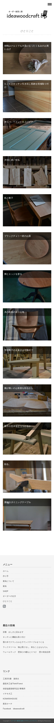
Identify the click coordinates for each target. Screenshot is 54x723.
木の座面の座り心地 (14, 312)
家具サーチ (7, 704)
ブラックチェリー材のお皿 (17, 236)
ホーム (5, 571)
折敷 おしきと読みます (13, 632)
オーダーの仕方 (9, 596)
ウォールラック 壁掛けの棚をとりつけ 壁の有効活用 (26, 652)
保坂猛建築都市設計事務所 (14, 689)
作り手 (5, 576)
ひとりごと (7, 601)
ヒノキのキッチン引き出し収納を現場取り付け (26, 85)
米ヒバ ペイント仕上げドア (18, 122)
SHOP (5, 591)
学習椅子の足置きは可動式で (18, 350)
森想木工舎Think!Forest (13, 684)
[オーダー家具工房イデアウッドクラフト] (27, 12)
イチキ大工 (7, 694)
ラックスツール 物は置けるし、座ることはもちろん (25, 647)
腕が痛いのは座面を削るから (18, 388)
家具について (8, 581)
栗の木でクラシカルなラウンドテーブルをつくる (24, 642)
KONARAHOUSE (10, 699)
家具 (5, 586)
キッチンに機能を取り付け (15, 637)
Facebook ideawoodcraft (13, 709)
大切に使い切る (12, 160)
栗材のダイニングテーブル (17, 502)
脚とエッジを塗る (13, 274)
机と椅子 (8, 198)
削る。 (7, 464)
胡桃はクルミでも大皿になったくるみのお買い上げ (26, 47)
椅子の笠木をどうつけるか (17, 426)
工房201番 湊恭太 (11, 679)
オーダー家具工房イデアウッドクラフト (24, 721)
